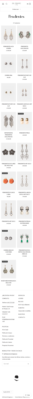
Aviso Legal (5, 329)
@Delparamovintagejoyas (10, 354)
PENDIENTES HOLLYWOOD (24, 47)
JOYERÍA (20, 298)
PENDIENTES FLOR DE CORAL (8, 193)
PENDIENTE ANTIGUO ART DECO (24, 105)
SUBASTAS (21, 308)
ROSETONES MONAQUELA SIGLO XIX (8, 281)
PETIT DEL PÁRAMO (24, 304)
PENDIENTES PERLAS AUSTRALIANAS (24, 222)
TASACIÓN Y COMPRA (24, 311)
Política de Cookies (7, 342)
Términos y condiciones (8, 336)
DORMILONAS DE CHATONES (8, 251)
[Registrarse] (28, 363)
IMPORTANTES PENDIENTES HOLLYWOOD (8, 134)
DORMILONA (8, 75)
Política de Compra (7, 333)
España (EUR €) (6, 391)
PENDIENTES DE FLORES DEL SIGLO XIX (8, 164)
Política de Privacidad (7, 339)
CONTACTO (21, 317)
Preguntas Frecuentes (8, 345)
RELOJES (20, 301)
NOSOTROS (21, 314)
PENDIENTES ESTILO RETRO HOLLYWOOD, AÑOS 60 (24, 252)
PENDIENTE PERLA (24, 133)
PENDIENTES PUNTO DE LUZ (24, 76)
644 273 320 (10, 302)
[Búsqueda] (6, 4)
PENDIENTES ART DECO (24, 163)
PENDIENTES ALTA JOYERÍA (8, 47)
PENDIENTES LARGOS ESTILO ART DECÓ (25, 193)
